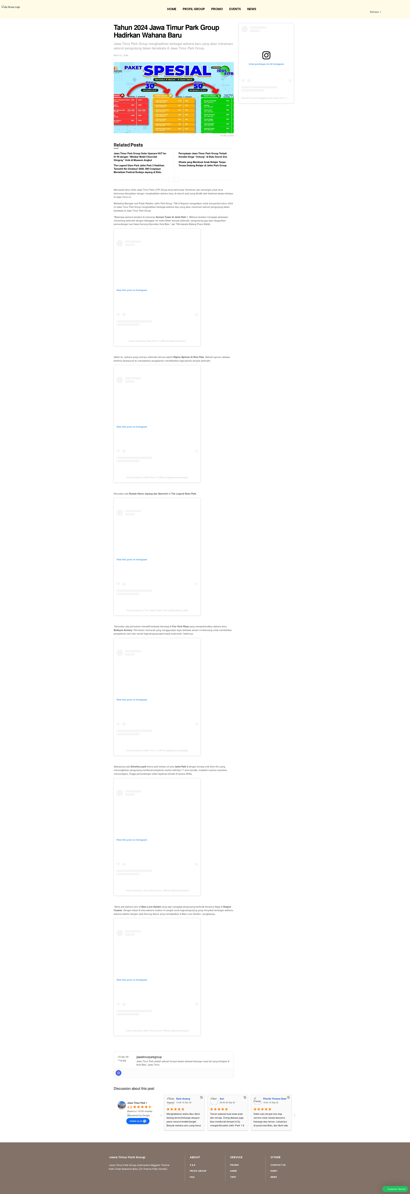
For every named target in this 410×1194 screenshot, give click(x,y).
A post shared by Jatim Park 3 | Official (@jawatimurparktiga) (157, 477)
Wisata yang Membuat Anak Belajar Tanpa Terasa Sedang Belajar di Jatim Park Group (203, 163)
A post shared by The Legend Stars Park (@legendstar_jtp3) (157, 610)
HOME (171, 9)
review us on (136, 1120)
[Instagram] (118, 1073)
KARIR (233, 1171)
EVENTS (235, 9)
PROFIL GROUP (194, 9)
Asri (222, 1098)
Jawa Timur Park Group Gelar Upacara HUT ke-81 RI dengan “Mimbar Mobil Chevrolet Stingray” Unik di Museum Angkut (140, 157)
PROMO (217, 9)
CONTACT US (278, 1165)
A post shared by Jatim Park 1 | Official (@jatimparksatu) (157, 341)
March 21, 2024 (121, 55)
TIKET (233, 1177)
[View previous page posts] (170, 179)
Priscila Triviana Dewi (274, 1098)
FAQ (192, 1177)
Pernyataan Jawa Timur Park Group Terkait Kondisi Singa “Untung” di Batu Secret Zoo (203, 155)
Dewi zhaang (183, 1098)
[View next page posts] (176, 179)
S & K (192, 1165)
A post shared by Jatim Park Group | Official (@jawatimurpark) (157, 890)
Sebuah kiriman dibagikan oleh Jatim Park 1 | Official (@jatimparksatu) (277, 98)
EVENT (274, 1171)
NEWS (251, 9)
